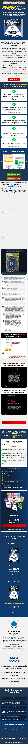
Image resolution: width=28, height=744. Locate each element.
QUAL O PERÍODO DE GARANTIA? (10, 719)
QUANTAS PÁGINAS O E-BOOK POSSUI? (11, 716)
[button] (1, 161)
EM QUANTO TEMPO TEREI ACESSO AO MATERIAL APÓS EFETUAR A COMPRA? (11, 703)
